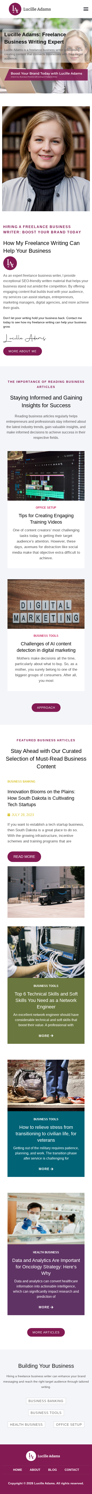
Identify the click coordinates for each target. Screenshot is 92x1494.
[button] (86, 9)
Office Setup (46, 507)
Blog (52, 1469)
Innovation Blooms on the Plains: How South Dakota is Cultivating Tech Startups (41, 798)
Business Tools (46, 635)
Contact (72, 1469)
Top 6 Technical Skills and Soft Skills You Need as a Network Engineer (46, 1000)
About (35, 1469)
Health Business (46, 1252)
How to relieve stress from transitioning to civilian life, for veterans (46, 1134)
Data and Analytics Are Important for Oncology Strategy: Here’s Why (46, 1267)
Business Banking (21, 781)
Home (17, 1469)
